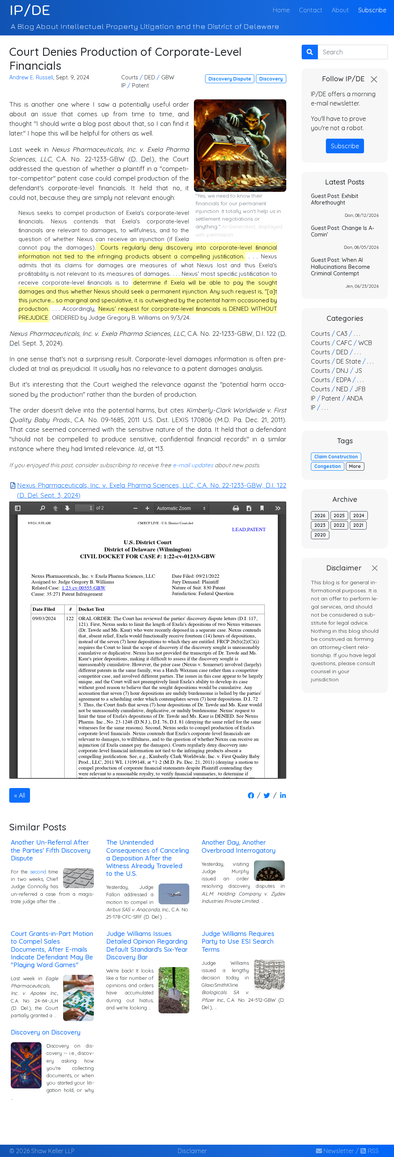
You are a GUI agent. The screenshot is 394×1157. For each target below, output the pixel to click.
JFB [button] (360, 389)
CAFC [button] (344, 343)
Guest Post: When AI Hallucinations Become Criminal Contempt (340, 267)
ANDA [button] (355, 398)
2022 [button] (339, 525)
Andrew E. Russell (31, 77)
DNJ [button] (342, 370)
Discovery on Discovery (45, 1032)
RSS (372, 1151)
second (38, 872)
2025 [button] (339, 515)
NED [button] (342, 389)
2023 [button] (320, 525)
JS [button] (358, 370)
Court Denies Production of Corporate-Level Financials (125, 58)
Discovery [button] (271, 79)
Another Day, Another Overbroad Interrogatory (238, 846)
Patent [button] (140, 85)
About (340, 10)
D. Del (141, 159)
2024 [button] (358, 515)
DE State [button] (348, 361)
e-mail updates (193, 465)
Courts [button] (129, 77)
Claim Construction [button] (336, 456)
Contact (310, 10)
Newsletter (338, 1151)
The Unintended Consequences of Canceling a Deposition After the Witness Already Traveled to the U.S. (147, 857)
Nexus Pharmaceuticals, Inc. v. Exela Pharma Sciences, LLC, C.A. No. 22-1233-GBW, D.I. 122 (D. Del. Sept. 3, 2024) (151, 490)
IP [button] (123, 85)
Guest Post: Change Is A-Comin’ (342, 231)
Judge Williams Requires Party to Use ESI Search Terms (238, 941)
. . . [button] (357, 333)
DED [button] (149, 77)
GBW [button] (167, 77)
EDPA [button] (343, 380)
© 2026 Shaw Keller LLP (42, 1151)
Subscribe (372, 10)
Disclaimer (192, 1151)
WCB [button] (365, 343)
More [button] (355, 466)
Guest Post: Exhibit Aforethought (334, 199)
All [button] (22, 795)
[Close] (374, 79)
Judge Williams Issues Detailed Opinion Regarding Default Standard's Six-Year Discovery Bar (147, 945)
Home (283, 10)
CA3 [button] (341, 333)
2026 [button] (320, 515)
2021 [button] (358, 525)
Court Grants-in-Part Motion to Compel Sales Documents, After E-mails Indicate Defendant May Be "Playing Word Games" (52, 949)
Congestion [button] (327, 466)
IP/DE (29, 10)
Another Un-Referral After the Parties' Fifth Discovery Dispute (50, 850)
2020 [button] (320, 535)
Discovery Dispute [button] (230, 79)
